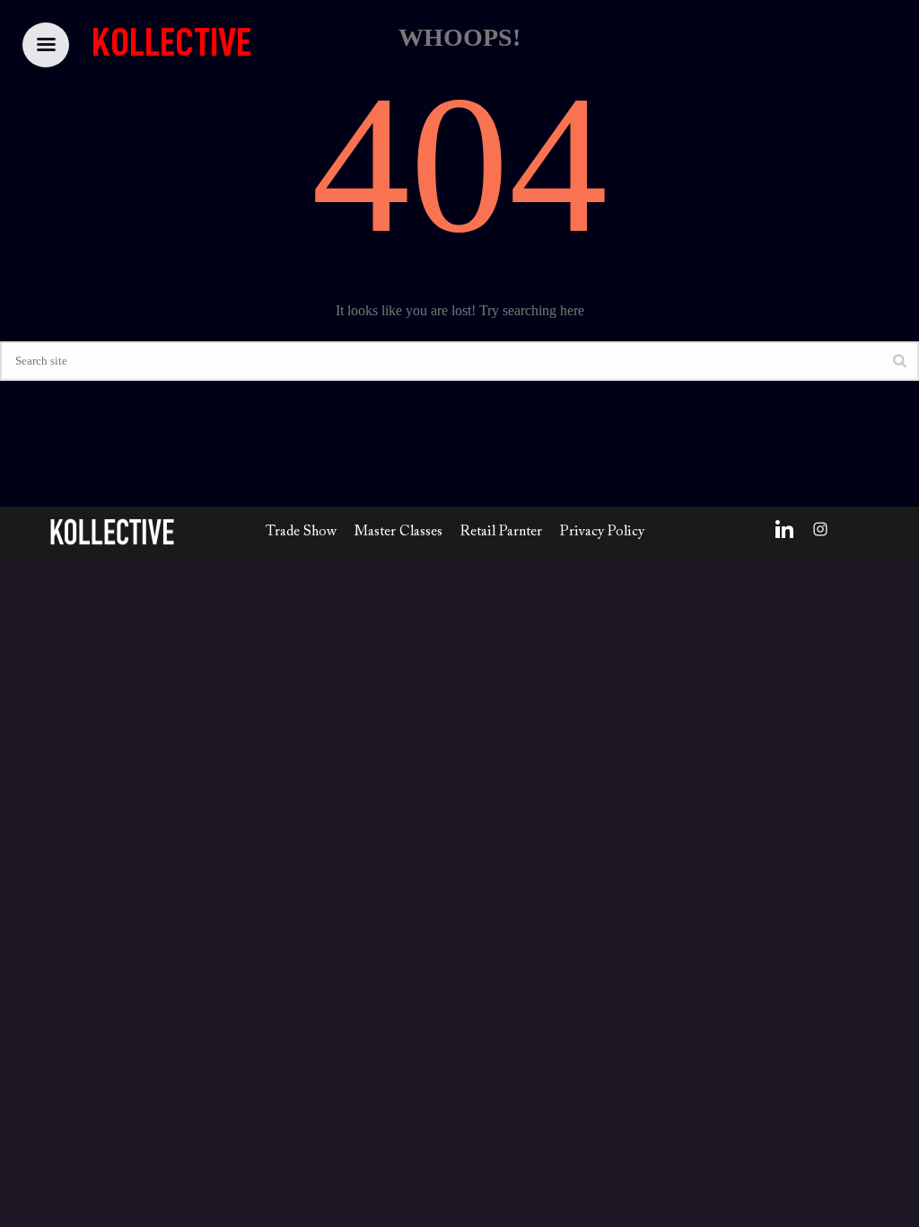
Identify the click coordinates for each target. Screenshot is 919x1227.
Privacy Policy (602, 532)
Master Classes (398, 532)
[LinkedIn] (784, 529)
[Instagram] (820, 529)
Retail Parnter (501, 532)
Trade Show (301, 532)
